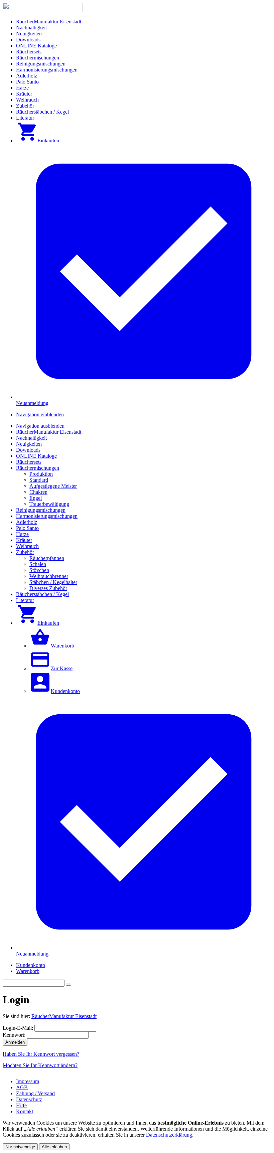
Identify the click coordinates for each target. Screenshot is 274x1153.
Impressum (27, 1081)
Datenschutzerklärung (169, 1135)
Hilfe (21, 1105)
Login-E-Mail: (18, 1028)
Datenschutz (29, 1099)
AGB (22, 1087)
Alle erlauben (54, 1146)
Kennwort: (14, 1035)
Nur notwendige (20, 1146)
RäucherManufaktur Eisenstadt (64, 1016)
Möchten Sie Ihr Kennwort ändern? (40, 1065)
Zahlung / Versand (35, 1093)
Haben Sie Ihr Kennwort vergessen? (41, 1054)
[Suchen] (68, 985)
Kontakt (24, 1111)
